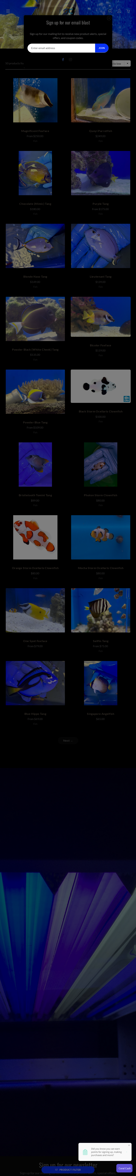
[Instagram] (70, 60)
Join (102, 47)
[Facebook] (63, 60)
